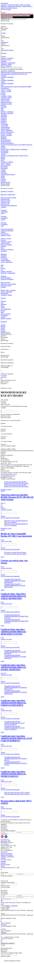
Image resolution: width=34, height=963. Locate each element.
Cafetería (3, 169)
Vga (13, 132)
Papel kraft (4, 107)
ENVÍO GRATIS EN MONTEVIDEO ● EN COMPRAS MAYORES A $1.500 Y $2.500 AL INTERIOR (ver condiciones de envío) (17, 15)
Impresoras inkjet (5, 201)
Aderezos (3, 155)
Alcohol (3, 174)
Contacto (14, 8)
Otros (2, 85)
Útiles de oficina (5, 99)
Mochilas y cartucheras (7, 111)
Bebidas (3, 157)
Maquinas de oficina (6, 102)
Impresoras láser (21, 72)
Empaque (3, 105)
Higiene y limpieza (6, 318)
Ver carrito (3, 924)
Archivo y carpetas (6, 89)
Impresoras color (9, 74)
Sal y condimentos (6, 309)
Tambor (3, 82)
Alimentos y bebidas (21, 6)
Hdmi (2, 132)
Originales (4, 77)
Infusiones (12, 155)
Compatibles (10, 77)
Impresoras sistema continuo (9, 72)
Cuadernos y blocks (6, 96)
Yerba (17, 155)
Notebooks (4, 118)
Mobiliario (3, 137)
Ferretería (3, 147)
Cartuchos (3, 75)
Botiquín (8, 174)
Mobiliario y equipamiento (8, 6)
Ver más (24, 74)
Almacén (3, 154)
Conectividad (4, 124)
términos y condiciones (11, 905)
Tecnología (27, 4)
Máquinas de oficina (6, 104)
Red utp (9, 132)
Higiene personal (5, 182)
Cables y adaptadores (6, 130)
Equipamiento (4, 151)
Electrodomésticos (6, 140)
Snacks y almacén (6, 163)
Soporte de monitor (6, 285)
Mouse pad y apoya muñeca (18, 144)
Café (7, 155)
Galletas (21, 155)
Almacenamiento (5, 127)
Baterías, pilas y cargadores (8, 149)
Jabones (13, 174)
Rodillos (29, 86)
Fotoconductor (5, 88)
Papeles (3, 176)
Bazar (2, 160)
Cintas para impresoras (7, 86)
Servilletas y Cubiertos (7, 162)
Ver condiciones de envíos (8, 475)
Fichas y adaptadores (22, 149)
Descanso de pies (6, 144)
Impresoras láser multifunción (9, 205)
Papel (2, 108)
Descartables (4, 166)
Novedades (9, 8)
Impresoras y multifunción (8, 71)
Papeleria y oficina (19, 4)
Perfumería (4, 173)
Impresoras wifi (18, 74)
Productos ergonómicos (7, 143)
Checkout (3, 932)
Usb (5, 132)
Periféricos (4, 121)
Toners (2, 78)
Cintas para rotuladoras (20, 86)
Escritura (3, 93)
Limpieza (3, 179)
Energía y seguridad (6, 133)
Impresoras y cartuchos (7, 4)
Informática (4, 115)
